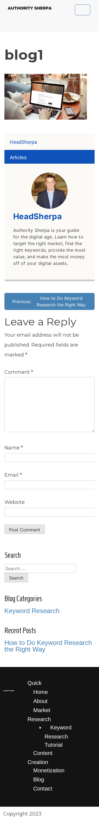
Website (14, 502)
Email (13, 475)
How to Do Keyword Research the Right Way (48, 646)
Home (40, 692)
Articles (18, 157)
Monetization (48, 770)
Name (13, 448)
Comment (18, 372)
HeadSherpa (23, 142)
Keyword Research (31, 610)
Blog (38, 779)
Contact (42, 789)
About (40, 701)
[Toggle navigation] (82, 9)
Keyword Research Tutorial (58, 736)
